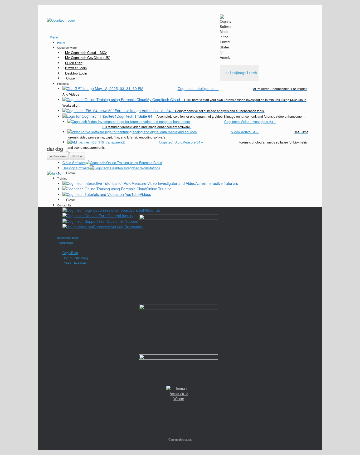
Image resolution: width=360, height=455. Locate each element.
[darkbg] (54, 173)
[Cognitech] (61, 20)
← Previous (58, 156)
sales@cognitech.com (245, 73)
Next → (77, 156)
